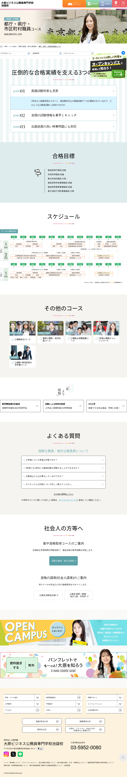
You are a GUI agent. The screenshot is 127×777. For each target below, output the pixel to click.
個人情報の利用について (47, 762)
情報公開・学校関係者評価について (16, 765)
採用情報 (67, 765)
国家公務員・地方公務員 (63, 561)
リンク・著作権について (12, 762)
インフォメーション (95, 704)
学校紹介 (49, 704)
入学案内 (8, 704)
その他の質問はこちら (63, 494)
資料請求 (95, 4)
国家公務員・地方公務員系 (27, 46)
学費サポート (92, 697)
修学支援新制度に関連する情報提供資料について (46, 765)
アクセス (115, 5)
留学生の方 (42, 730)
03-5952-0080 (86, 747)
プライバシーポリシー (29, 762)
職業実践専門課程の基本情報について (100, 762)
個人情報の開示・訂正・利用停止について (71, 762)
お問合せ (108, 4)
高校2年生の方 (42, 721)
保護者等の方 (85, 721)
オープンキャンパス (77, 3)
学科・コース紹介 (10, 46)
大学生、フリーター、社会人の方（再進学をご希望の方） (82, 730)
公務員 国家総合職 (47, 595)
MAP (41, 748)
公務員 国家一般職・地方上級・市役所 (79, 595)
